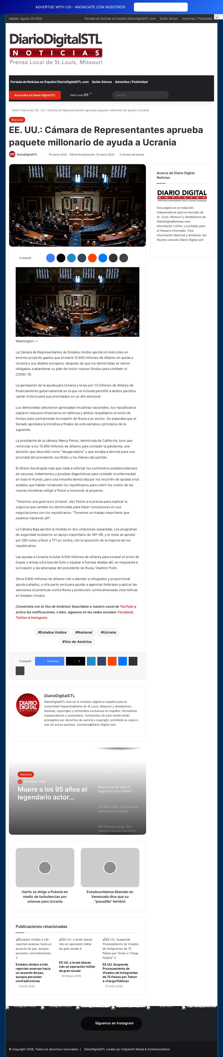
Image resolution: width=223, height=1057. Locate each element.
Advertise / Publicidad (197, 18)
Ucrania (109, 632)
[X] (61, 258)
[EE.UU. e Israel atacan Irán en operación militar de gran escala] (77, 947)
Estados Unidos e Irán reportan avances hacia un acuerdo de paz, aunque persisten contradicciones (33, 973)
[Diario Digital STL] (56, 49)
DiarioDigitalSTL (27, 154)
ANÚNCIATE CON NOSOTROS (160, 7)
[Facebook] (50, 258)
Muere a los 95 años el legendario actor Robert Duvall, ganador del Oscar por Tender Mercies (52, 793)
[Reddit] (92, 258)
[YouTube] (67, 731)
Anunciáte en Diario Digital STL (35, 95)
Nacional (27, 110)
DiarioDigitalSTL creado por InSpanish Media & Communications (127, 1049)
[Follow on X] (39, 154)
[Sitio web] (46, 731)
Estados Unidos (53, 632)
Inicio (15, 110)
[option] (77, 791)
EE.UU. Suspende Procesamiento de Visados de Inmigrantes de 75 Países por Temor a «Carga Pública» (120, 973)
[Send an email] (42, 154)
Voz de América (77, 641)
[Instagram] (73, 731)
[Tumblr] (82, 258)
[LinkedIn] (71, 258)
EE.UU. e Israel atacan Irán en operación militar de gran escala (77, 967)
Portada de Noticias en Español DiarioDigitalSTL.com (120, 18)
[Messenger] (102, 258)
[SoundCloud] (190, 248)
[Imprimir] (123, 258)
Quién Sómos (169, 18)
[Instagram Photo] (23, 1023)
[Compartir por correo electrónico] (113, 258)
